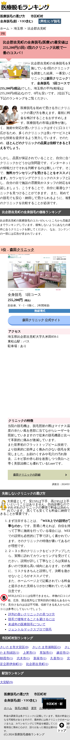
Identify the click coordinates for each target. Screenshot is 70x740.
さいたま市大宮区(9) (14, 647)
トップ (62, 730)
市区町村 (37, 16)
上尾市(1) (29, 652)
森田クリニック (22, 250)
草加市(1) (46, 652)
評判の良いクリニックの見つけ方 (31, 614)
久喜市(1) (56, 658)
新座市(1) (39, 658)
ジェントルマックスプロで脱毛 (30, 629)
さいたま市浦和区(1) (46, 647)
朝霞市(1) (6, 658)
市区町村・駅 (54, 703)
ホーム (8, 708)
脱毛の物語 (21, 708)
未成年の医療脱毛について (27, 624)
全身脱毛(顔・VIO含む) (16, 21)
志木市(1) (23, 658)
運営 (34, 708)
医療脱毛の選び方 (12, 16)
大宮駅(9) (6, 682)
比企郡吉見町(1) (37, 664)
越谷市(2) (62, 652)
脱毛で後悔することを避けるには (31, 619)
